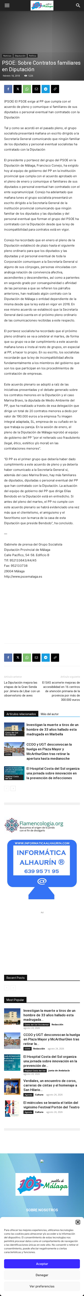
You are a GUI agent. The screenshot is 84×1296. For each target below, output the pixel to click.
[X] (17, 89)
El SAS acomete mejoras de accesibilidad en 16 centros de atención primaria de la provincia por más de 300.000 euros (61, 691)
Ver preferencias (42, 1286)
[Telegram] (46, 89)
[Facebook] (8, 89)
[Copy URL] (55, 89)
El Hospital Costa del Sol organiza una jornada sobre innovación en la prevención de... (50, 1061)
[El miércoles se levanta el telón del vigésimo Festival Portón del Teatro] (12, 1108)
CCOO (8, 754)
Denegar (42, 1275)
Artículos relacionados (21, 714)
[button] (78, 1222)
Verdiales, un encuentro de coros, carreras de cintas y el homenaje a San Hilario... (50, 1085)
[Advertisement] (42, 610)
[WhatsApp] (27, 89)
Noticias (7, 55)
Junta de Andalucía (59, 1070)
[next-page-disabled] (13, 987)
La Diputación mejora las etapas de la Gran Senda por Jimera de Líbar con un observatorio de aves (22, 689)
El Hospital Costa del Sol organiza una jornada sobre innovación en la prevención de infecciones (53, 773)
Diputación (20, 55)
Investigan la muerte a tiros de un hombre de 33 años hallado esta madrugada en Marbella (52, 729)
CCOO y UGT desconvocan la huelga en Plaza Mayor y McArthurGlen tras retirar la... (51, 1039)
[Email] (36, 89)
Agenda (28, 1094)
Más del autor (50, 714)
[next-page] (13, 788)
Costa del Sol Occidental (11, 733)
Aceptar (42, 1264)
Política (32, 55)
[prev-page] (6, 788)
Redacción (57, 1024)
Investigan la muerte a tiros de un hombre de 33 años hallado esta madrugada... (49, 1015)
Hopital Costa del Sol (12, 777)
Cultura (39, 1094)
